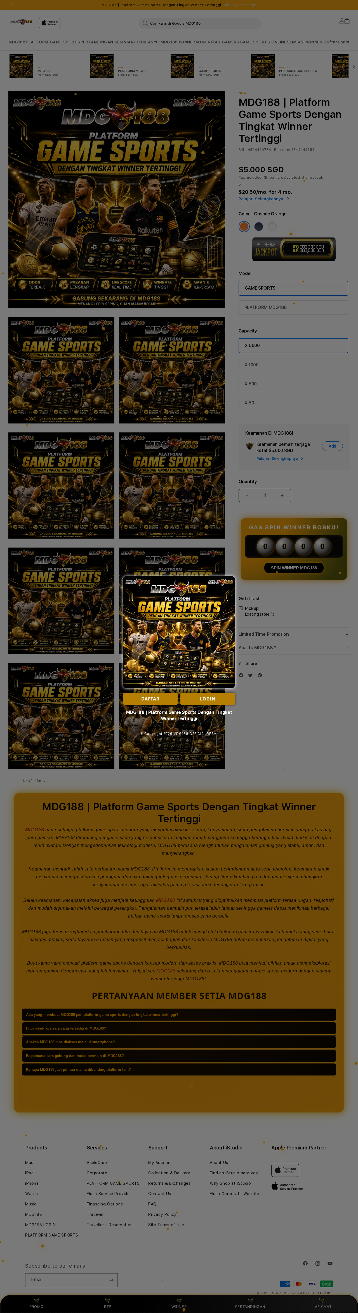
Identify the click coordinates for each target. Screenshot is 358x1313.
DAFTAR (150, 699)
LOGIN (208, 699)
